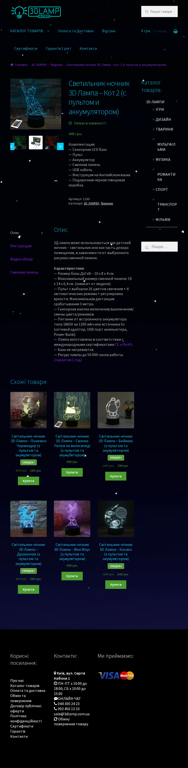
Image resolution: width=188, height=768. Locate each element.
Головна (21, 64)
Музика (163, 159)
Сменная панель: (24, 272)
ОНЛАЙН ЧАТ (69, 698)
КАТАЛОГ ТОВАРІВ (26, 30)
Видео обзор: (21, 258)
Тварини (56, 64)
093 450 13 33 (69, 708)
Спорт (162, 189)
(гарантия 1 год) (68, 359)
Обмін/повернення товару (71, 722)
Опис (14, 232)
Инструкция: (21, 245)
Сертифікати (25, 48)
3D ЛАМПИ (39, 64)
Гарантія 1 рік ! (58, 48)
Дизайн (163, 119)
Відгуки (108, 30)
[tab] (28, 232)
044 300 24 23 (69, 703)
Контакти (88, 48)
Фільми (163, 219)
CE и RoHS (123, 344)
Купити (28, 481)
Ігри (160, 109)
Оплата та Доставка (76, 30)
